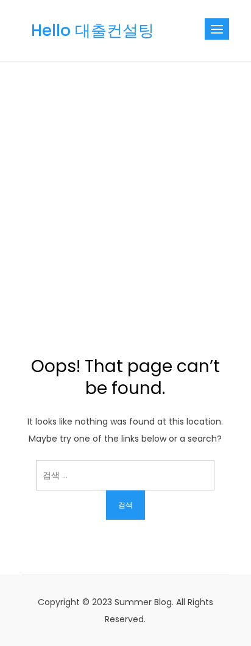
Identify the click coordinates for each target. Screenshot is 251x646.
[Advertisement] (125, 193)
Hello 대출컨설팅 (92, 30)
